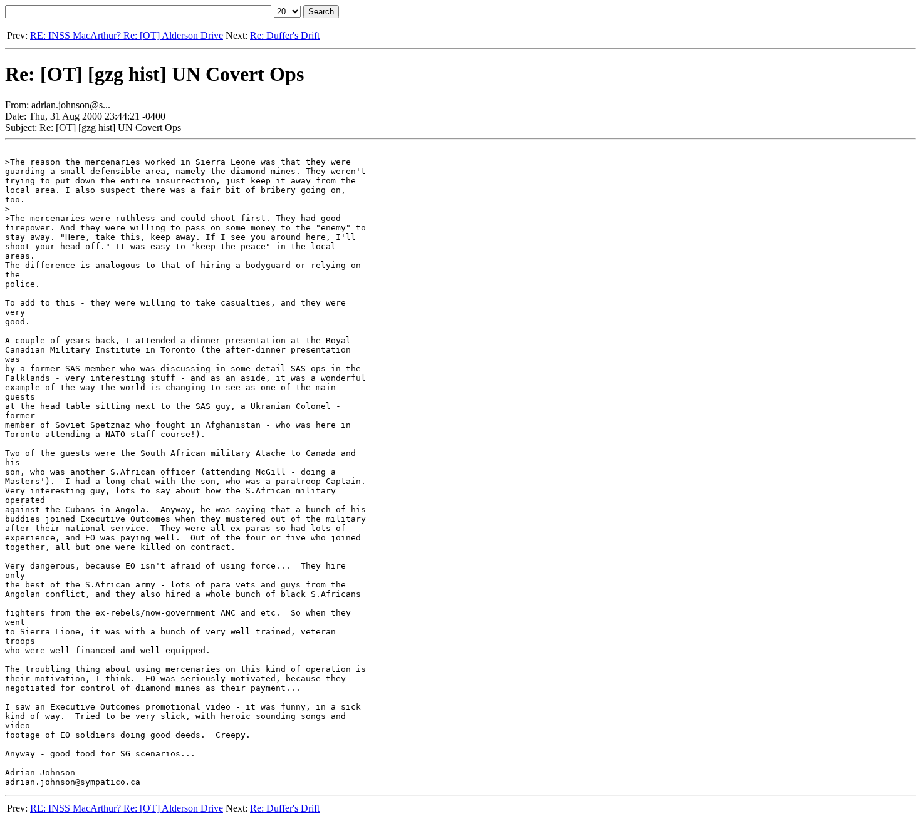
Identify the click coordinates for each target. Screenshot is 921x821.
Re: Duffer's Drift (285, 35)
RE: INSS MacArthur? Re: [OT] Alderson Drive (126, 35)
